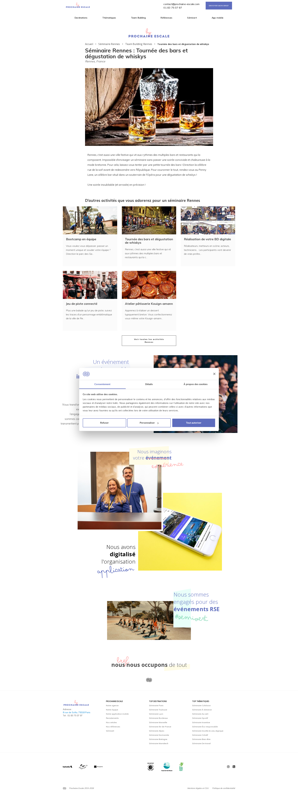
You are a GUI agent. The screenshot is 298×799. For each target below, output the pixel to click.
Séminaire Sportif (200, 718)
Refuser (104, 422)
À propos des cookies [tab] (196, 384)
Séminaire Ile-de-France (160, 726)
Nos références (113, 726)
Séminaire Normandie (159, 735)
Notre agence (112, 705)
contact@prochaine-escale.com (181, 4)
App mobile (217, 17)
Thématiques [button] (109, 17)
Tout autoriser (193, 422)
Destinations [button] (81, 17)
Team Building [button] (138, 17)
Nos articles (111, 722)
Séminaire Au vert (200, 714)
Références (166, 17)
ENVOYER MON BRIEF (219, 6)
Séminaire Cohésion (201, 705)
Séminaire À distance (202, 709)
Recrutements (112, 718)
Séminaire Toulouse (158, 709)
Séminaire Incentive (201, 722)
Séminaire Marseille (158, 722)
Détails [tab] (149, 384)
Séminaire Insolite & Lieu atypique (207, 731)
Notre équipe (112, 709)
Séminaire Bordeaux (158, 718)
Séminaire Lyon (156, 714)
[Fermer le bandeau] (214, 374)
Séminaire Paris (156, 705)
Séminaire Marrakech (158, 743)
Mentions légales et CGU (198, 788)
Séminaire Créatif (200, 735)
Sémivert (192, 17)
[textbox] (149, 169)
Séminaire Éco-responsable (205, 726)
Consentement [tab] (102, 384)
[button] (147, 141)
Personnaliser (147, 422)
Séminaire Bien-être (201, 739)
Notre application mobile (117, 714)
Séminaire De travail (201, 743)
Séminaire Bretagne (158, 739)
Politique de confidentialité (223, 788)
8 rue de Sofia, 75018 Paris (76, 712)
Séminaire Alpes (156, 731)
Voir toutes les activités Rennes (149, 340)
